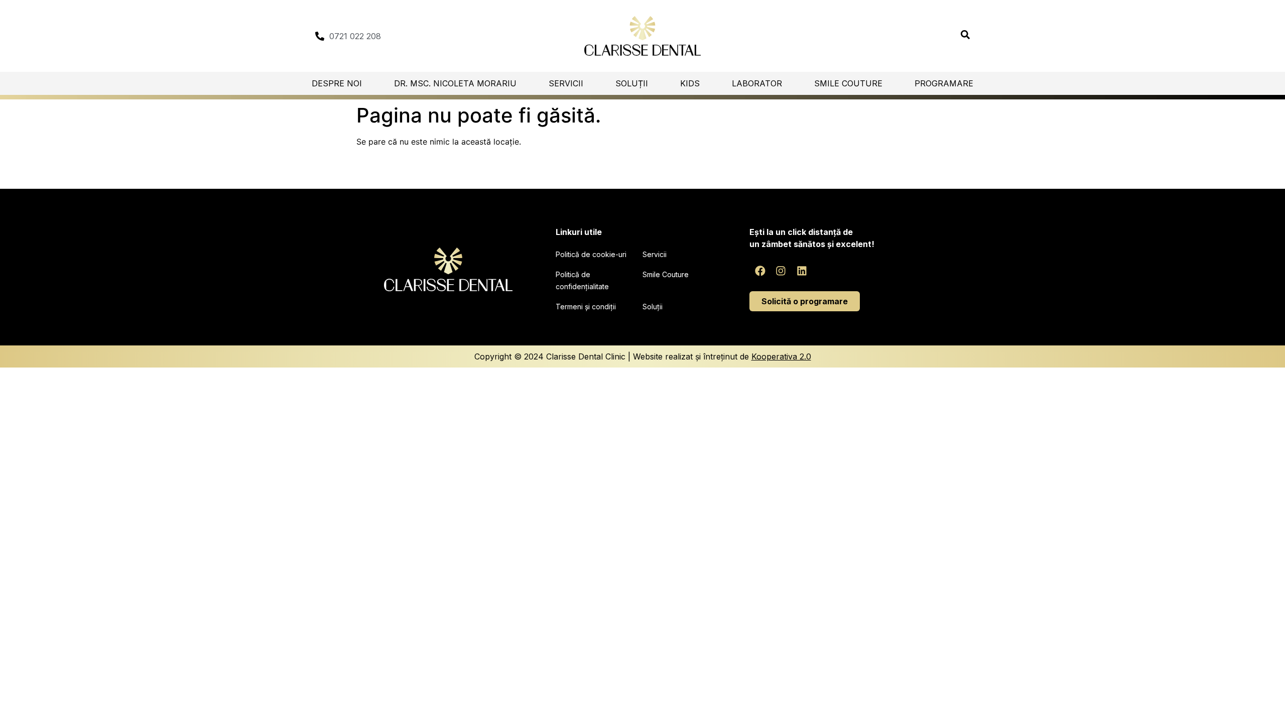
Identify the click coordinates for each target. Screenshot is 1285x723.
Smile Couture (848, 83)
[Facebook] (759, 270)
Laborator (757, 83)
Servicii (566, 83)
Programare (944, 83)
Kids (690, 83)
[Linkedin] (802, 270)
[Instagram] (781, 270)
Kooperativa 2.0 (781, 356)
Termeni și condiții (586, 306)
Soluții (631, 83)
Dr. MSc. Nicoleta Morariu (455, 83)
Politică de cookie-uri (591, 254)
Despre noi (337, 83)
